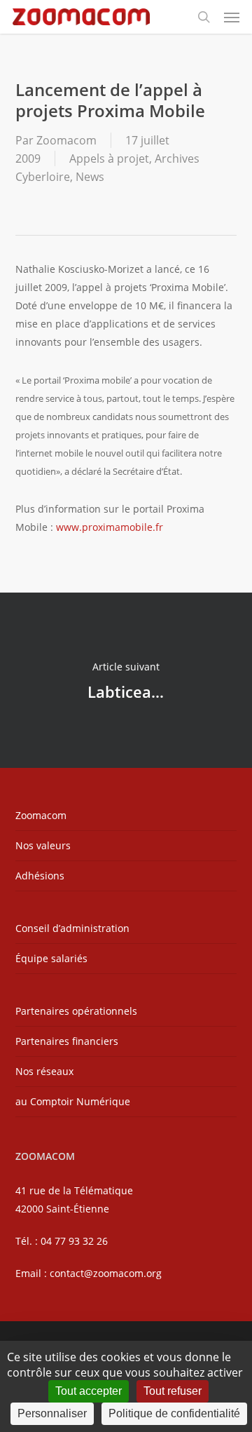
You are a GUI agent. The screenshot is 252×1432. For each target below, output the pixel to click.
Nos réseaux (44, 1071)
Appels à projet (109, 158)
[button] (231, 17)
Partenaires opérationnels (76, 1011)
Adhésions (39, 875)
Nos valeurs (43, 845)
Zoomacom (66, 140)
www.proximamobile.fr (109, 527)
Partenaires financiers (66, 1041)
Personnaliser (52, 1413)
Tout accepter (88, 1391)
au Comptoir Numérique (72, 1101)
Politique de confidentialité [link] (174, 1413)
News (90, 176)
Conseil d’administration (72, 928)
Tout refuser (173, 1391)
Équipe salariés (51, 958)
